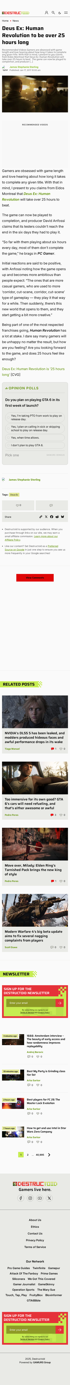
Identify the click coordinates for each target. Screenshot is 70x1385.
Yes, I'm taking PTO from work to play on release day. (36, 417)
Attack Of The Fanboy (24, 1273)
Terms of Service (27, 1012)
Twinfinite (39, 1268)
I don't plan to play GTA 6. (27, 445)
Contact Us (35, 1233)
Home (5, 21)
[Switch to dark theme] (59, 12)
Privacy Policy (43, 1012)
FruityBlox (36, 1295)
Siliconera (18, 1279)
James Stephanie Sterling (24, 66)
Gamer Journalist (24, 1284)
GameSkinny (46, 1284)
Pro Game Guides (18, 1268)
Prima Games (49, 1273)
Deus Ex (14, 494)
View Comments (35, 578)
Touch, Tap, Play (16, 1295)
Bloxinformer (53, 1295)
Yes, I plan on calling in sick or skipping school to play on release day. (35, 428)
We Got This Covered (41, 1279)
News (16, 21)
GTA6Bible (33, 1300)
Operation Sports (23, 1289)
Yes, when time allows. (25, 437)
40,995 (40, 1154)
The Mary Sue (46, 1289)
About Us (35, 1220)
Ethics (35, 1226)
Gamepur (54, 1268)
